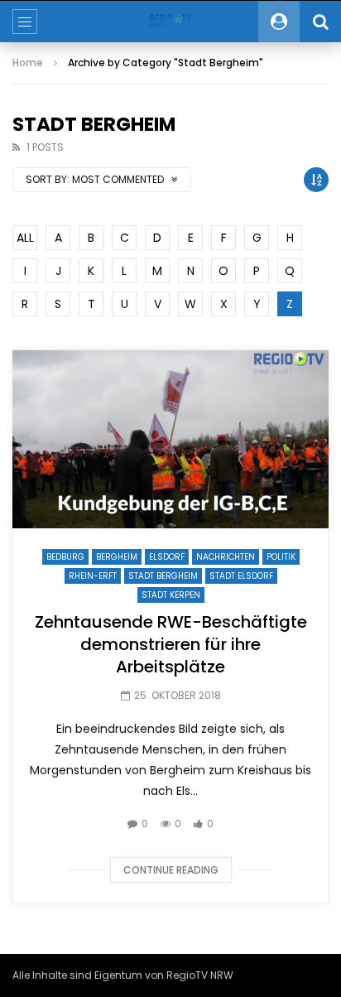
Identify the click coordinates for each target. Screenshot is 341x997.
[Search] (320, 21)
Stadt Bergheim (163, 576)
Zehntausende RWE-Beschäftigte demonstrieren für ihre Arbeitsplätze (171, 644)
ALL (25, 237)
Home (27, 62)
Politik (281, 557)
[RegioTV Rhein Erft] (170, 21)
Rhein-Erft (93, 576)
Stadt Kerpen (171, 595)
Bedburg (65, 557)
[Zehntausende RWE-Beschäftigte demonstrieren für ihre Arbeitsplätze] (170, 439)
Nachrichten (225, 557)
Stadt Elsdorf (241, 576)
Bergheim (116, 557)
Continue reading (171, 870)
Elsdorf (167, 557)
